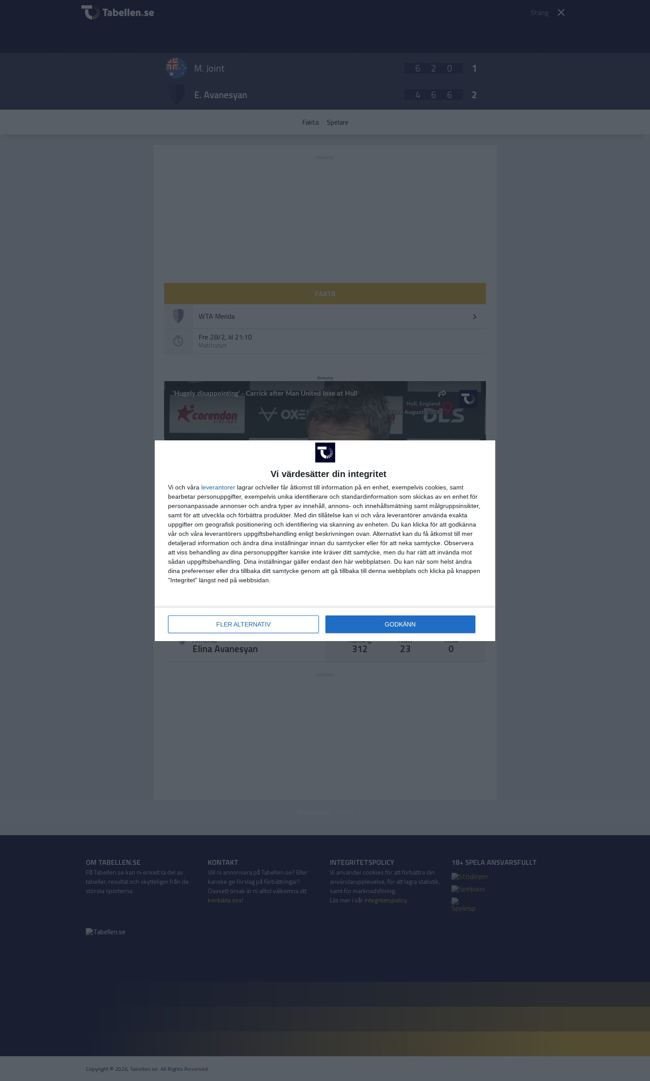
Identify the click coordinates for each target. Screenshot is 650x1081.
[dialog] (325, 540)
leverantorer (218, 487)
